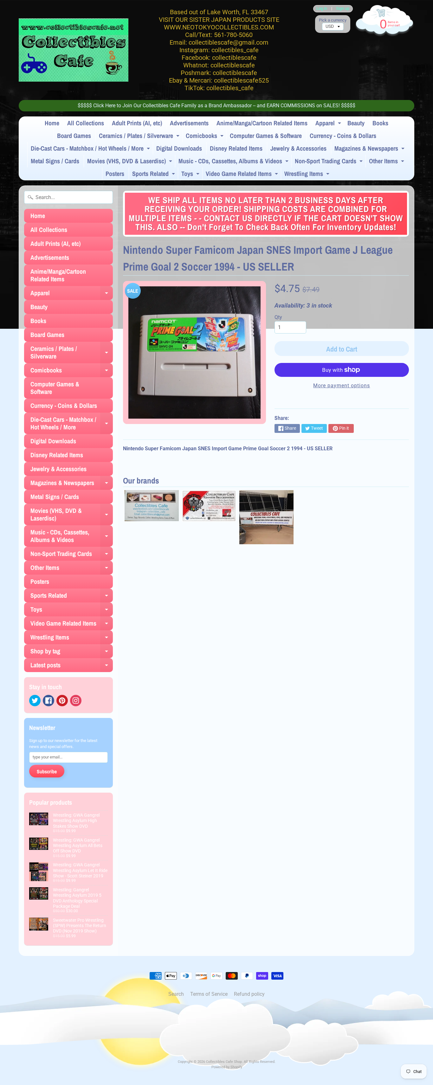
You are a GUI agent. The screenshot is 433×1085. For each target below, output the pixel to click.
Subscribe (47, 771)
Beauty (356, 123)
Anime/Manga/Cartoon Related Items (262, 123)
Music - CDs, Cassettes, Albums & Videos (234, 162)
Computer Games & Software (266, 135)
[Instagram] (75, 700)
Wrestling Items (307, 174)
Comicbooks (205, 136)
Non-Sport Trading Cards (329, 162)
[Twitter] (35, 700)
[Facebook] (48, 700)
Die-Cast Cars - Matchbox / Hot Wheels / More (91, 149)
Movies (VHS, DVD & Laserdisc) (130, 162)
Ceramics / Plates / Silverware (140, 136)
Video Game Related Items (243, 174)
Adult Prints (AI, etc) (137, 123)
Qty (278, 317)
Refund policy (249, 994)
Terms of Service (209, 994)
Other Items (387, 162)
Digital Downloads (179, 148)
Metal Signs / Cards (55, 161)
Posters (115, 173)
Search (176, 994)
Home (52, 123)
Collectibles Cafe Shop (224, 1062)
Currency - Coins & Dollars (343, 135)
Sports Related (154, 174)
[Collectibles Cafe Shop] (73, 50)
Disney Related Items (236, 148)
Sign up (342, 9)
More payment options (341, 386)
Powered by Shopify (226, 1067)
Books (380, 123)
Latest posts (71, 666)
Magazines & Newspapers (370, 149)
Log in (321, 9)
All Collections (85, 123)
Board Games (74, 135)
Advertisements (189, 123)
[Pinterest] (62, 700)
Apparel (329, 124)
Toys (191, 174)
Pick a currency (332, 20)
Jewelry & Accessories (298, 148)
